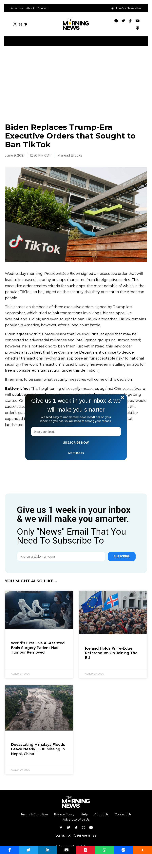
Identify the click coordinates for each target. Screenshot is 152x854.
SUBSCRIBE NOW (76, 442)
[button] (76, 405)
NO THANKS (76, 453)
